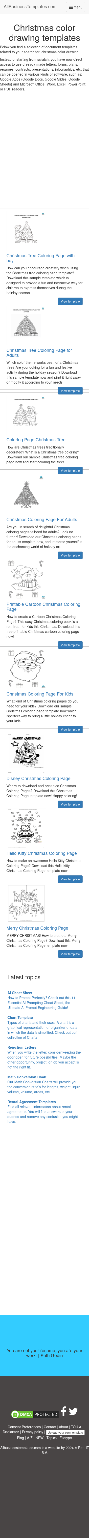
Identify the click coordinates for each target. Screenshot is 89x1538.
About (63, 1426)
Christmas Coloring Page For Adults (41, 519)
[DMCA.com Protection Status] (35, 1413)
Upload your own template (65, 1432)
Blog (20, 1437)
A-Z (30, 1437)
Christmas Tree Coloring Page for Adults (39, 352)
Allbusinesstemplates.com (20, 1447)
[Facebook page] (64, 1413)
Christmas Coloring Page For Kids (39, 693)
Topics (51, 1437)
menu (79, 8)
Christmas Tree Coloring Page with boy (40, 257)
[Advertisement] (44, 148)
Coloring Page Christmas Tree (36, 439)
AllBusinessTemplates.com (30, 6)
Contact (50, 1426)
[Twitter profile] (73, 1413)
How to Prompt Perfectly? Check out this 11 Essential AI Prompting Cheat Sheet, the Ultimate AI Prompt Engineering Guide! (41, 1000)
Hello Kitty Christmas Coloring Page (41, 853)
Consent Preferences (24, 1426)
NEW (40, 1437)
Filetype (66, 1437)
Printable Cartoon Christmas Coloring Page (43, 606)
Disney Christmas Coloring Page (38, 778)
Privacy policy (32, 1431)
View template (70, 301)
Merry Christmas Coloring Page (37, 927)
